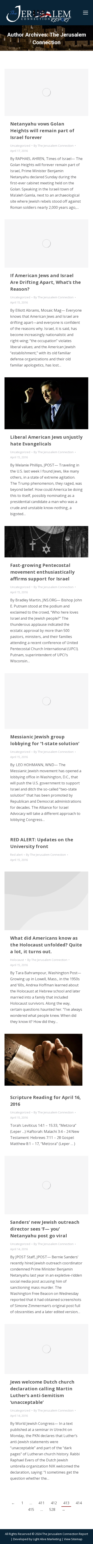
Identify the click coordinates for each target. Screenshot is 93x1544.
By (54, 146)
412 (54, 1502)
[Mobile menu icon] (85, 13)
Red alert (16, 855)
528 (52, 1509)
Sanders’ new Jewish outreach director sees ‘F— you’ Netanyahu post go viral (44, 1229)
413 (66, 1502)
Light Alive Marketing (47, 1539)
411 (41, 1502)
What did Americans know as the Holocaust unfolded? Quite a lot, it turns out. (46, 945)
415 (31, 1509)
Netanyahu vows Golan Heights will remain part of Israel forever (42, 130)
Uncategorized (20, 146)
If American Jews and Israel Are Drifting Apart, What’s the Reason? (45, 282)
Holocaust (17, 960)
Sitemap (76, 1539)
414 (79, 1502)
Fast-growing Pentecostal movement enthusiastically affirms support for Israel (42, 572)
